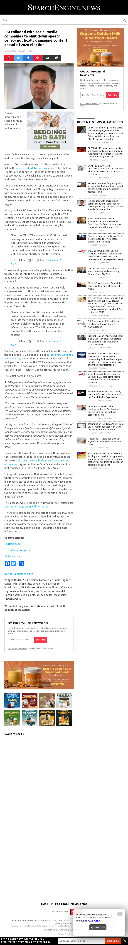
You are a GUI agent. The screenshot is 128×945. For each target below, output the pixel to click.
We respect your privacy (48, 926)
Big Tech (66, 580)
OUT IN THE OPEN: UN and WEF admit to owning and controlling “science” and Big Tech (103, 271)
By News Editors (105, 348)
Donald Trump (40, 583)
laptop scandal (56, 591)
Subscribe (113, 940)
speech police (44, 595)
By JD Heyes (103, 195)
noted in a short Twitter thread (32, 168)
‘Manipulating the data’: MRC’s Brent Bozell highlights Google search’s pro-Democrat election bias (105, 427)
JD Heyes (27, 50)
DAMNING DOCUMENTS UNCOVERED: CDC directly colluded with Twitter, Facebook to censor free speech (105, 170)
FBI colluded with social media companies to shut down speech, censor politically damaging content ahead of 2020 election (106, 205)
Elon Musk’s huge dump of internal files (27, 506)
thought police (12, 598)
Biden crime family (49, 580)
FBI (22, 587)
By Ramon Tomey (105, 386)
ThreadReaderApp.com (17, 550)
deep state (25, 583)
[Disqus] (39, 777)
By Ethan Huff (104, 142)
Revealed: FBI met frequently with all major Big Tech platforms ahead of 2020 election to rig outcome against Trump (105, 187)
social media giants (24, 595)
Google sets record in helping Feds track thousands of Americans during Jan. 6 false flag (105, 239)
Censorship (10, 583)
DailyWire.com (12, 556)
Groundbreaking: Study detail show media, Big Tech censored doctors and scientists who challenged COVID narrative (105, 340)
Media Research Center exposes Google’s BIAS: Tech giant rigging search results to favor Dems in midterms (104, 378)
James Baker (27, 591)
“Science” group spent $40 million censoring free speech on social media (105, 286)
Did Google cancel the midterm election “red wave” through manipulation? (103, 324)
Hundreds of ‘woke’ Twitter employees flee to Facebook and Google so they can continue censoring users (104, 410)
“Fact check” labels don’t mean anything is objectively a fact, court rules (105, 442)
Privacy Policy (64, 934)
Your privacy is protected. (17, 648)
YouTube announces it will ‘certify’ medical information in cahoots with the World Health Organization (105, 394)
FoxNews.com (12, 543)
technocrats (61, 595)
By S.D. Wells (103, 160)
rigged (8, 595)
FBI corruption (33, 587)
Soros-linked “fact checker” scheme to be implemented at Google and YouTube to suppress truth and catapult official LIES (104, 222)
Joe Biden (41, 591)
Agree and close (98, 927)
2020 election (30, 580)
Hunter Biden (50, 587)
